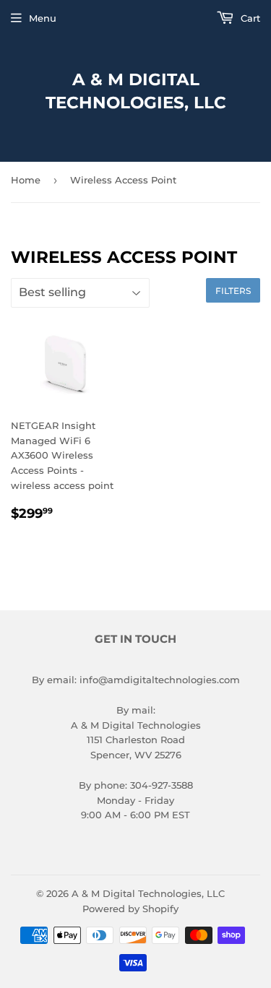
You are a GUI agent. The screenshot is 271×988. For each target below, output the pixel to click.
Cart (249, 18)
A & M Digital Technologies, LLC (136, 91)
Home (25, 180)
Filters (233, 290)
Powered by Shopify (130, 908)
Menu (42, 18)
